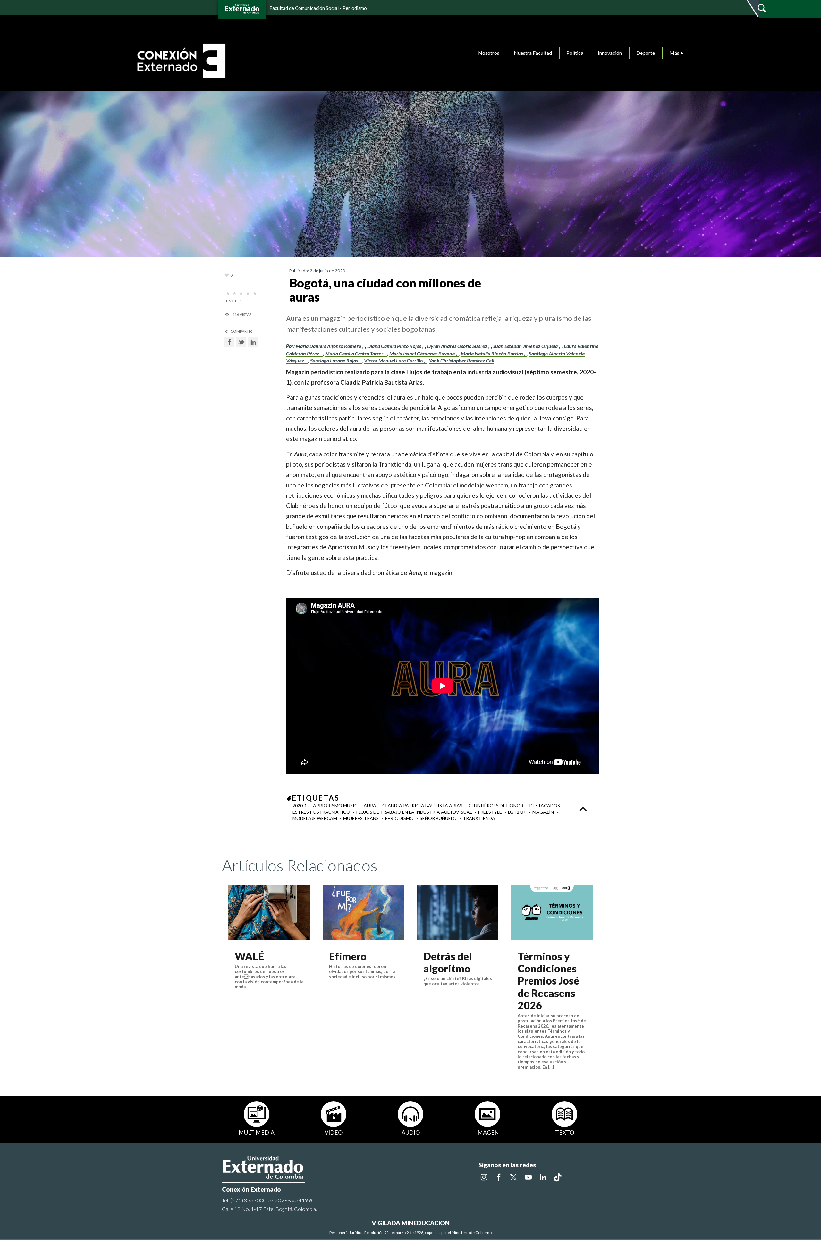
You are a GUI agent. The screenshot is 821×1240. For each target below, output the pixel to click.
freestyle (490, 812)
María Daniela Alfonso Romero (329, 346)
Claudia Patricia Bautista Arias (422, 805)
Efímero (348, 956)
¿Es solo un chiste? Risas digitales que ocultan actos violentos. (457, 981)
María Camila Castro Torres (354, 353)
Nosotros (488, 53)
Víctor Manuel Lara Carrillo (394, 360)
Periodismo (400, 818)
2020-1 (300, 805)
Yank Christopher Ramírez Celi (461, 360)
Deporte (645, 53)
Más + (676, 53)
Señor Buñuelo (439, 818)
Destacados (545, 805)
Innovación (610, 53)
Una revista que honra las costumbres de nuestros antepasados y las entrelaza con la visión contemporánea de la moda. (269, 976)
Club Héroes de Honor (496, 805)
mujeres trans (361, 818)
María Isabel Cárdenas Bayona (422, 353)
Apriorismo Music (336, 805)
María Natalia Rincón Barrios (492, 353)
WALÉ (249, 956)
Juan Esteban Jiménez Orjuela (526, 346)
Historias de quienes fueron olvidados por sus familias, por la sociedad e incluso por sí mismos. (362, 971)
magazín (543, 812)
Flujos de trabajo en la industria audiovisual (414, 812)
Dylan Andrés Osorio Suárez (457, 346)
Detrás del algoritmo (447, 962)
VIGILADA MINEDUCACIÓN (411, 1223)
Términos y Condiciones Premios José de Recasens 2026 (548, 981)
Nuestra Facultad (533, 53)
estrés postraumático (321, 812)
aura (370, 805)
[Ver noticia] (269, 912)
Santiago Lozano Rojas (334, 360)
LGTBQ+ (517, 812)
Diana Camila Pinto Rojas (394, 346)
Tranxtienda (479, 818)
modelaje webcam (315, 818)
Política (574, 53)
